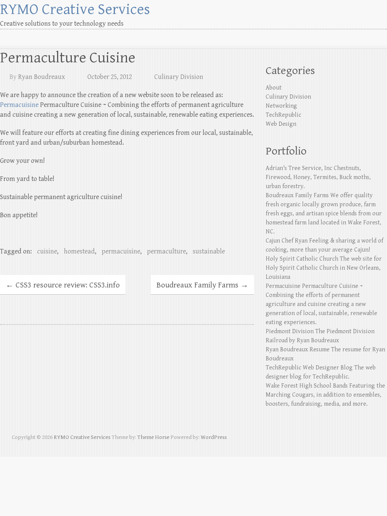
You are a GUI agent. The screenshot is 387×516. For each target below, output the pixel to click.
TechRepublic (283, 115)
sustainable (209, 251)
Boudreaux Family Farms (202, 285)
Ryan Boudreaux (41, 77)
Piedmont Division (290, 331)
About (274, 87)
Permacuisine (19, 105)
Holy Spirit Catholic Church (302, 259)
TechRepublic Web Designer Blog (309, 367)
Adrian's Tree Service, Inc (299, 168)
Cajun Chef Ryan (287, 240)
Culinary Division (178, 77)
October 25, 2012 (109, 77)
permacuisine (121, 251)
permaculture (166, 251)
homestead (79, 251)
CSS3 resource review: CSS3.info (63, 285)
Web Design (281, 124)
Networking (281, 106)
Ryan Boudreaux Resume (298, 349)
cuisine (47, 251)
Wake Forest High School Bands (307, 385)
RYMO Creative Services (75, 9)
